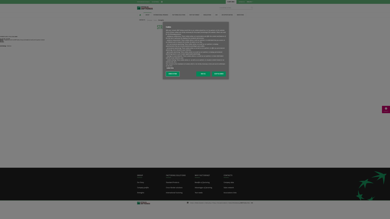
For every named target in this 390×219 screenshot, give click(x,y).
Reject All (203, 74)
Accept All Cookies (219, 74)
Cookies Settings (172, 74)
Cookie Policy (170, 68)
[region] (196, 50)
